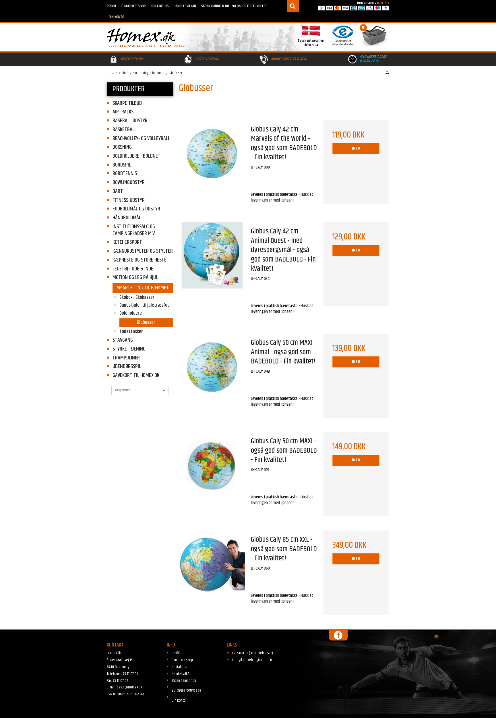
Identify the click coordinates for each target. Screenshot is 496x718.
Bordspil (122, 165)
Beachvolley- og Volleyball (141, 138)
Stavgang (123, 340)
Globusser (146, 322)
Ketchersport (127, 242)
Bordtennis (125, 173)
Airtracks (123, 112)
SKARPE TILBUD (127, 103)
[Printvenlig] (387, 73)
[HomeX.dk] (176, 37)
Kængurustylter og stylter (143, 251)
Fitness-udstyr (129, 200)
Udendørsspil (127, 366)
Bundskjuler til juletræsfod (144, 305)
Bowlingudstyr (129, 182)
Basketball (124, 129)
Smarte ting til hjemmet (143, 288)
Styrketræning (129, 349)
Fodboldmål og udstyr (136, 209)
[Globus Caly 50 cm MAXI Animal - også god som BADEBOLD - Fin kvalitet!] (212, 367)
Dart (118, 191)
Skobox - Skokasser (136, 297)
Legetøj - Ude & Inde (133, 269)
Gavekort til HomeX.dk (136, 375)
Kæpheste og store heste (139, 260)
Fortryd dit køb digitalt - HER (252, 660)
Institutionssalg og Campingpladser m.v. (134, 230)
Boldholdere (130, 313)
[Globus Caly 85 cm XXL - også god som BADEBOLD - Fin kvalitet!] (212, 564)
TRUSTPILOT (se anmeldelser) (252, 653)
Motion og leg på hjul (135, 277)
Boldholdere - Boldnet (136, 156)
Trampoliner (126, 358)
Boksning (122, 147)
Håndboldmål (127, 218)
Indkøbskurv (373, 3)
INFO (356, 148)
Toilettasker (131, 331)
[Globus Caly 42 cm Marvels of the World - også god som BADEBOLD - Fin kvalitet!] (212, 153)
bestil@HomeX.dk (129, 687)
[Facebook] (338, 635)
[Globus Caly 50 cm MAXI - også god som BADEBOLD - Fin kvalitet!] (212, 465)
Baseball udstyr (130, 121)
